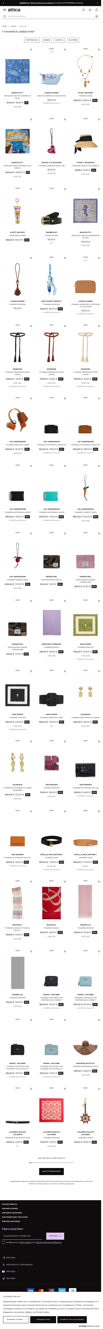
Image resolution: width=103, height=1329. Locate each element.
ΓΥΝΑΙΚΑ (13, 26)
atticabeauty (26, 1265)
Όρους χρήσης (25, 1242)
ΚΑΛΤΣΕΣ (73, 40)
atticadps (10, 1258)
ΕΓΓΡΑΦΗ (53, 1236)
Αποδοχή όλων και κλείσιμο (72, 1319)
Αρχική (4, 26)
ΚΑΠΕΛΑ (59, 40)
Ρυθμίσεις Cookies (15, 1319)
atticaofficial (12, 1265)
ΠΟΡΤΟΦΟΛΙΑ (32, 40)
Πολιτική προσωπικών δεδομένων (48, 1242)
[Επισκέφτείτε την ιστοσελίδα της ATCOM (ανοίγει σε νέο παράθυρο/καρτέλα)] (89, 1326)
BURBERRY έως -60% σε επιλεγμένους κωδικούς (36, 3)
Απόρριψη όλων (43, 1319)
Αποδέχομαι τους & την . (34, 1242)
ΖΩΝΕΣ (47, 40)
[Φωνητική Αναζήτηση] (96, 16)
